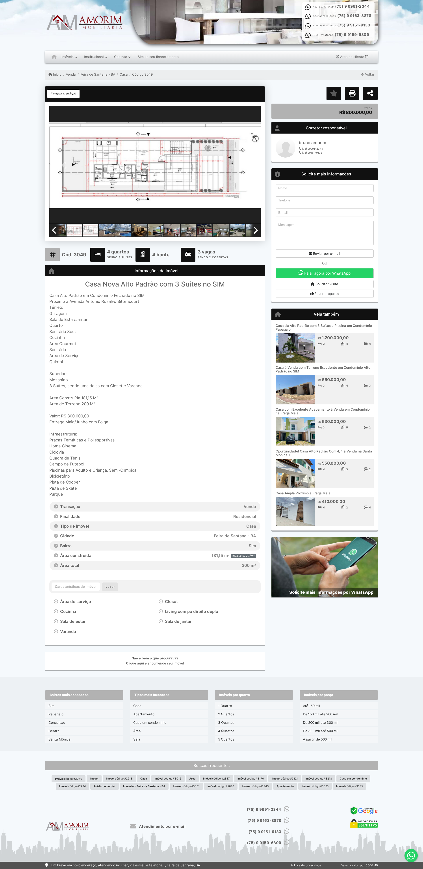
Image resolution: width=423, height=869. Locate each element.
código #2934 (72, 786)
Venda (71, 74)
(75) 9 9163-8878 (354, 15)
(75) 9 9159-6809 (352, 34)
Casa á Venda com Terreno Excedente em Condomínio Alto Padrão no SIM (323, 369)
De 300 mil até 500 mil (320, 731)
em (144, 786)
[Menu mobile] (54, 57)
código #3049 (68, 778)
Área (137, 731)
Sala (136, 739)
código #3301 (186, 786)
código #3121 (285, 778)
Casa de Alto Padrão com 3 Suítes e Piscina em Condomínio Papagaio (324, 327)
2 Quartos (226, 714)
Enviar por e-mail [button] (326, 253)
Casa (124, 74)
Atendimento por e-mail (162, 826)
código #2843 (255, 786)
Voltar (369, 74)
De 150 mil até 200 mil (320, 714)
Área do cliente (352, 57)
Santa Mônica (59, 739)
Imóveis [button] (67, 57)
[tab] (63, 94)
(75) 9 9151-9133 (353, 25)
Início (56, 74)
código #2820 (221, 786)
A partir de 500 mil (317, 739)
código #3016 (168, 778)
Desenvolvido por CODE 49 (359, 865)
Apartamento (143, 714)
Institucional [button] (94, 57)
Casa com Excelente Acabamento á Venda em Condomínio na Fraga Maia (323, 411)
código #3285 (349, 786)
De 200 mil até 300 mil (320, 722)
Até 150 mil (311, 706)
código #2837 (216, 778)
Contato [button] (120, 57)
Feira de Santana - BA (97, 74)
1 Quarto (225, 706)
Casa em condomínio (149, 722)
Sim (51, 706)
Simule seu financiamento (158, 57)
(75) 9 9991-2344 (352, 6)
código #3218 (319, 778)
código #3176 (250, 778)
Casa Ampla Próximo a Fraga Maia (303, 493)
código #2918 (119, 778)
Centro (53, 731)
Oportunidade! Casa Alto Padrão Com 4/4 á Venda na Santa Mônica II (324, 453)
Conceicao (56, 722)
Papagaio (55, 714)
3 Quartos (226, 722)
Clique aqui (135, 663)
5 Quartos (226, 739)
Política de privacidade (306, 865)
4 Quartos (226, 731)
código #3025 (315, 786)
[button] (65, 165)
